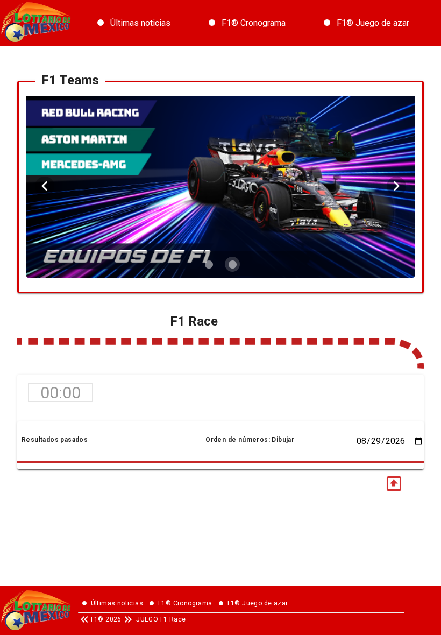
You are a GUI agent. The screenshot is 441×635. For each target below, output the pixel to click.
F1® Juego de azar (373, 23)
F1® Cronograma (254, 23)
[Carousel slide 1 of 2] (208, 264)
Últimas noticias (140, 23)
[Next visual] (396, 186)
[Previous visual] (44, 186)
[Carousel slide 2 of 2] (232, 264)
